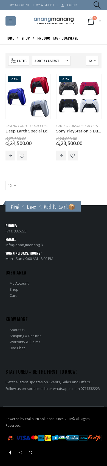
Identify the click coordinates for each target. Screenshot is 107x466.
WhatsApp (30, 452)
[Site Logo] (53, 21)
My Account (20, 5)
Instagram (20, 452)
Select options (10, 155)
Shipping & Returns (25, 335)
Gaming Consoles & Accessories (30, 126)
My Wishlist (45, 5)
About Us (17, 329)
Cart (13, 295)
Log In (72, 5)
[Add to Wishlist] (22, 155)
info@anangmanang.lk (24, 244)
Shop (14, 289)
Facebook (10, 452)
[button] (97, 5)
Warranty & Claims (25, 341)
